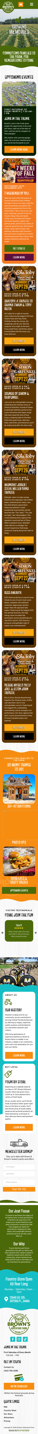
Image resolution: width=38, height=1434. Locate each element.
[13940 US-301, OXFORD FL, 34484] (6, 1301)
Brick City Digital (23, 1433)
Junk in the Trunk (15, 1349)
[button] (2, 976)
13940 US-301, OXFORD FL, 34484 (20, 1301)
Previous (2, 935)
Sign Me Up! (19, 1193)
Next (36, 935)
